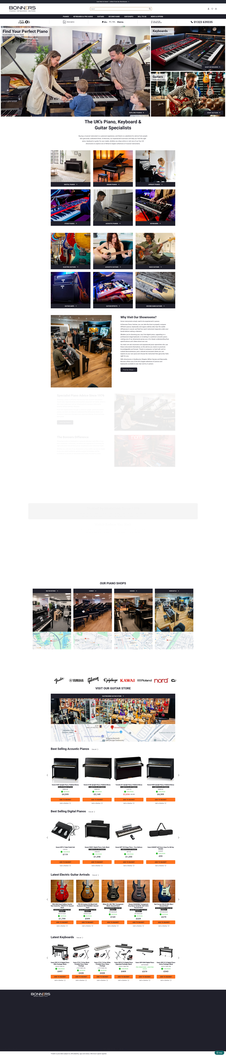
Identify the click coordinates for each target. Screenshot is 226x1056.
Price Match (164, 1006)
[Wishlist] (212, 9)
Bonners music (9, 1046)
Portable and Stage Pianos (96, 1024)
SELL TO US (142, 16)
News (162, 1022)
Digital (90, 1006)
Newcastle (139, 512)
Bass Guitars (92, 1034)
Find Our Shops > (129, 370)
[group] (59, 680)
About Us (128, 1002)
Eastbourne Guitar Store (132, 1026)
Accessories (92, 1008)
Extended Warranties (167, 1031)
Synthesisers (92, 1020)
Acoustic (91, 1004)
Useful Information (167, 1019)
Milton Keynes (127, 512)
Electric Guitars (93, 1032)
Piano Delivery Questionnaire (169, 1014)
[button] (216, 9)
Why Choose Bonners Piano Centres (99, 1014)
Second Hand (114, 16)
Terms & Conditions (167, 1026)
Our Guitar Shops (130, 1023)
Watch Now (38, 577)
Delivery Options (166, 1012)
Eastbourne (112, 512)
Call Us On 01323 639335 (132, 1008)
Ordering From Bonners (169, 1002)
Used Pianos (92, 1010)
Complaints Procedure (167, 1035)
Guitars (100, 16)
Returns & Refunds (166, 1016)
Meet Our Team (130, 1030)
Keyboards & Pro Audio (83, 16)
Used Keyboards (93, 1026)
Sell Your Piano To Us (94, 1012)
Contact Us (128, 1005)
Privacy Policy (165, 1027)
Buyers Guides (165, 1024)
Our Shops (128, 16)
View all (94, 749)
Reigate (119, 512)
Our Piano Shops (130, 1012)
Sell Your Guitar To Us (94, 1039)
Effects (90, 1037)
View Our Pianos (65, 421)
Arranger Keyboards (94, 1022)
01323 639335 (203, 22)
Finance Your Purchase (168, 1004)
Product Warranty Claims (168, 1029)
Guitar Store (93, 514)
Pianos (66, 16)
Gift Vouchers (165, 1010)
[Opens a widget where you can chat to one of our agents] (219, 1053)
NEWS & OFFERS (157, 16)
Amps (90, 1036)
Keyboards (92, 1017)
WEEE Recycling (166, 1033)
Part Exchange (165, 1008)
